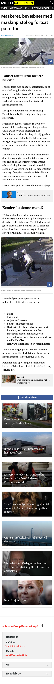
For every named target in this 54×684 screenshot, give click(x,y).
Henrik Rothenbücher (15, 646)
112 (27, 8)
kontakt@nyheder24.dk (16, 654)
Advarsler (16, 8)
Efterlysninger (40, 8)
